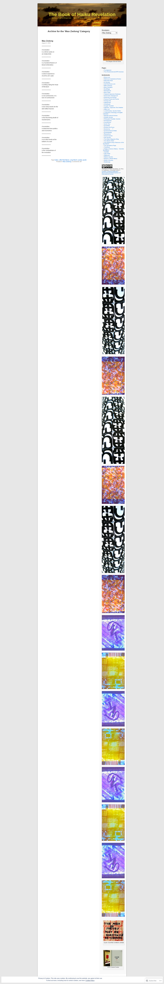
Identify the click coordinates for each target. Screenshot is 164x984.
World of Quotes (108, 160)
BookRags (107, 89)
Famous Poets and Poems (111, 99)
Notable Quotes (108, 117)
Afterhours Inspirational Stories (112, 79)
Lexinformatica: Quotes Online (112, 111)
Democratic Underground (111, 95)
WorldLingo (107, 162)
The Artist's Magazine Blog (111, 139)
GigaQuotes (107, 102)
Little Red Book (64, 160)
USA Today (107, 153)
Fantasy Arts (107, 100)
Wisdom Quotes (108, 157)
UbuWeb (106, 151)
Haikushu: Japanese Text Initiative (113, 107)
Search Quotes (108, 135)
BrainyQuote (107, 90)
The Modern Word (109, 140)
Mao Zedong (47, 41)
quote (85, 160)
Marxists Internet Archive (111, 115)
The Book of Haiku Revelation (82, 14)
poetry (80, 160)
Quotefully (107, 125)
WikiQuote (107, 155)
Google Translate (109, 105)
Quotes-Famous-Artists (110, 130)
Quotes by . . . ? (108, 129)
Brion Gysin (107, 92)
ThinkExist (107, 147)
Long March (73, 160)
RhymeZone (107, 134)
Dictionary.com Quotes (110, 97)
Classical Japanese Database (112, 94)
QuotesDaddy (108, 132)
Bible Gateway (108, 85)
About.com (107, 77)
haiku (56, 160)
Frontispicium (107, 70)
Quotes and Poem (109, 127)
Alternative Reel (108, 80)
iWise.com (107, 109)
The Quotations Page (110, 145)
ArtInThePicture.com (109, 84)
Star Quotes (107, 137)
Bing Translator (108, 87)
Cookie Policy (89, 980)
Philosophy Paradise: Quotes (112, 119)
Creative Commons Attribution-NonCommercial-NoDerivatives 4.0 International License (111, 173)
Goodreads (107, 104)
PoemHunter (107, 122)
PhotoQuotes (108, 120)
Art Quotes (107, 82)
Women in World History (110, 158)
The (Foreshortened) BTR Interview (114, 71)
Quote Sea (107, 124)
